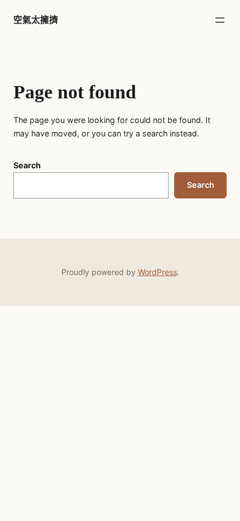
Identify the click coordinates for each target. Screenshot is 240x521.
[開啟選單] (220, 20)
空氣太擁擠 (35, 20)
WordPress (157, 272)
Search (27, 165)
